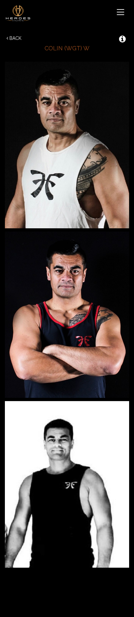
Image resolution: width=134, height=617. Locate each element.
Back (14, 38)
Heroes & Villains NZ (19, 13)
